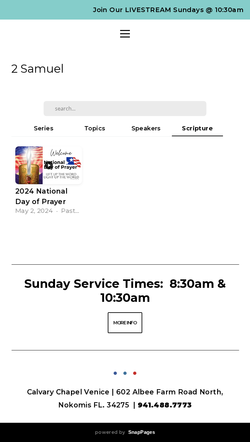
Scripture (197, 128)
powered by (125, 432)
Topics (94, 128)
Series (43, 128)
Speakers (146, 128)
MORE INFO (124, 323)
